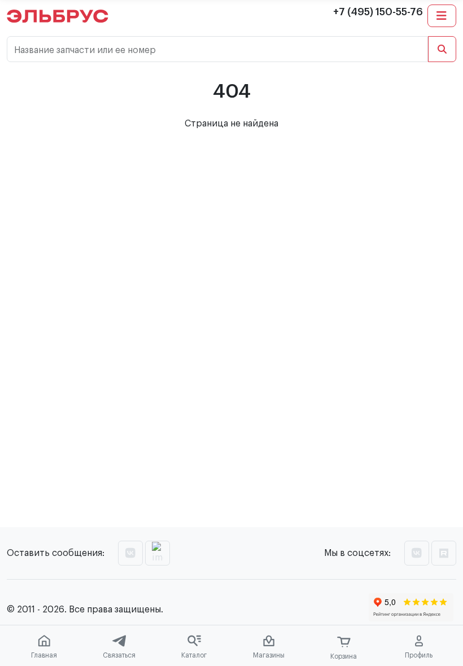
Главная (44, 655)
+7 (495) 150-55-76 (378, 12)
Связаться (119, 655)
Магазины (269, 655)
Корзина (343, 656)
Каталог (194, 655)
